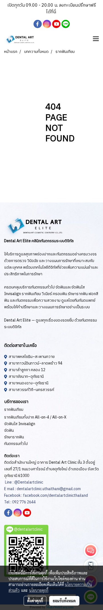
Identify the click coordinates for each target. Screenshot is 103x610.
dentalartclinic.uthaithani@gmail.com (48, 489)
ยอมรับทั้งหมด (64, 600)
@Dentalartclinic (28, 482)
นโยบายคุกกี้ (38, 590)
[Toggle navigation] (96, 39)
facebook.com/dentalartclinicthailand (55, 495)
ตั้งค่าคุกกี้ (35, 600)
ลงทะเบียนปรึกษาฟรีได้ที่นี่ (71, 9)
